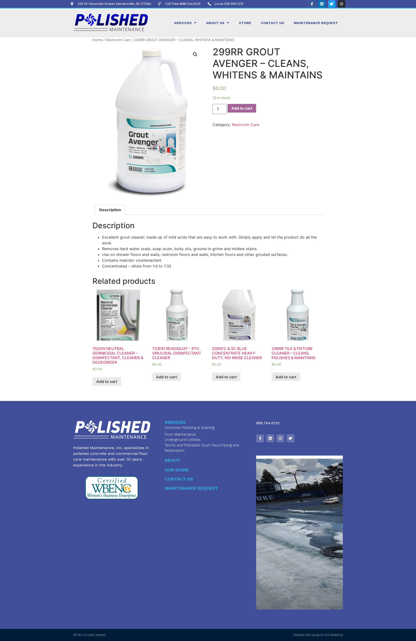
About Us (215, 23)
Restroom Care (118, 40)
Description (110, 209)
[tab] (110, 210)
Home (97, 40)
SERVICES (183, 23)
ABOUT (172, 460)
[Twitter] (331, 3)
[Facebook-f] (312, 3)
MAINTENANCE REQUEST (191, 488)
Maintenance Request (316, 23)
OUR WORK (177, 469)
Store (245, 23)
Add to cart (241, 108)
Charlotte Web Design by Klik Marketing (318, 635)
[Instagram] (341, 3)
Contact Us (272, 23)
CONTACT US (179, 479)
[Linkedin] (321, 3)
